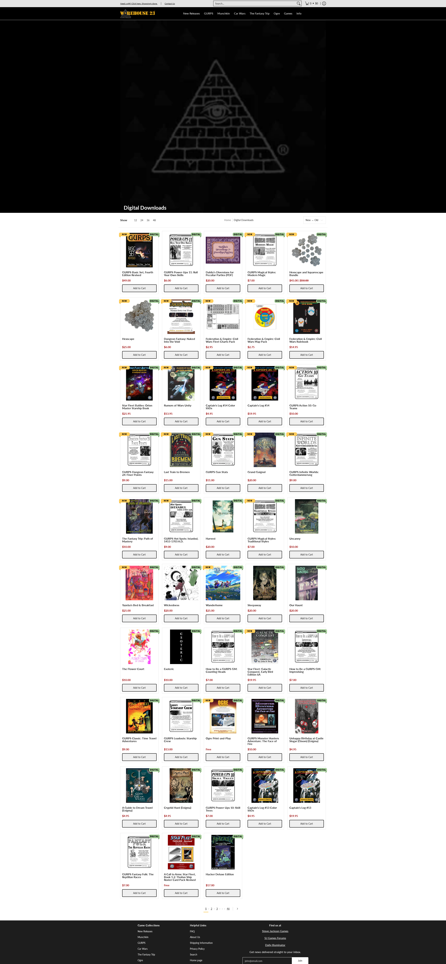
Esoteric (169, 668)
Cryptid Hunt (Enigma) (177, 807)
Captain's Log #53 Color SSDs (262, 809)
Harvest (211, 538)
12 (135, 220)
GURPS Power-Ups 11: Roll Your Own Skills (181, 273)
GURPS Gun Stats (217, 472)
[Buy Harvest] (223, 516)
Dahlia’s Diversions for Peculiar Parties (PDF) (220, 273)
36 (148, 220)
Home (227, 220)
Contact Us (170, 3)
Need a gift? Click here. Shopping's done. (138, 3)
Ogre (140, 960)
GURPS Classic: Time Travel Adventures (139, 740)
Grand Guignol (257, 472)
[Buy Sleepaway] (265, 583)
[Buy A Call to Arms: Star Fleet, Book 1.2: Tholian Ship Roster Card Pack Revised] (181, 852)
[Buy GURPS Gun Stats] (223, 450)
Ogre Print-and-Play (218, 738)
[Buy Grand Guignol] (265, 450)
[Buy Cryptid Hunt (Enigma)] (181, 785)
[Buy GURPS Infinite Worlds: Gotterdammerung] (306, 450)
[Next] (238, 909)
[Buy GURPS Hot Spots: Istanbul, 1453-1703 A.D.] (181, 516)
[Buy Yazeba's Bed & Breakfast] (139, 583)
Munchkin (143, 937)
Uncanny (294, 538)
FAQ (192, 931)
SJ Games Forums (275, 938)
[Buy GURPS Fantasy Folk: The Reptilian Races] (139, 852)
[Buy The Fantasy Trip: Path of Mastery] (139, 516)
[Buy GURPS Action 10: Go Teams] (306, 383)
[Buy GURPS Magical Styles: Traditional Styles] (265, 516)
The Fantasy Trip (146, 954)
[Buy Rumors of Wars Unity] (181, 383)
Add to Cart (139, 288)
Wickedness (171, 605)
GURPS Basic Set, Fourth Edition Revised (137, 273)
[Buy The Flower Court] (139, 647)
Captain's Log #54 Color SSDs (220, 407)
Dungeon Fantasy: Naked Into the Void (179, 340)
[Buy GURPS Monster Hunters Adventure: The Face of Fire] (265, 716)
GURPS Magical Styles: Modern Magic (262, 273)
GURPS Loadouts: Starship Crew (180, 740)
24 (141, 220)
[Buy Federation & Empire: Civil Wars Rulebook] (306, 316)
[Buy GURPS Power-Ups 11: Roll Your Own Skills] (181, 250)
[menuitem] (311, 3)
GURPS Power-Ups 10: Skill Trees (223, 809)
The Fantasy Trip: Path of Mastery (137, 540)
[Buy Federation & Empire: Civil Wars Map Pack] (265, 316)
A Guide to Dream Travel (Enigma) (137, 809)
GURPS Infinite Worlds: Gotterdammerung (304, 473)
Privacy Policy (197, 948)
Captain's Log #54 (258, 405)
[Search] (298, 3)
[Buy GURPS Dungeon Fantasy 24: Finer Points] (139, 450)
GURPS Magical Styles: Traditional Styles (262, 540)
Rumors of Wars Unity (177, 405)
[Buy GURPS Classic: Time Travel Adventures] (139, 716)
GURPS (141, 942)
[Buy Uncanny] (306, 516)
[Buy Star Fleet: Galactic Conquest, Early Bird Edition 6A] (265, 647)
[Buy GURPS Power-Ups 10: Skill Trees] (223, 785)
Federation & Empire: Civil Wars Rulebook (305, 340)
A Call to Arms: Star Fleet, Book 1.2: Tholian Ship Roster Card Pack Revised (180, 876)
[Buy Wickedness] (181, 583)
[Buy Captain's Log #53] (306, 785)
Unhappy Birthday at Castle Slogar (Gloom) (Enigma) (306, 740)
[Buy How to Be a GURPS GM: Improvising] (306, 647)
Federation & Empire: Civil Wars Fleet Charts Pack (222, 340)
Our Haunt (296, 605)
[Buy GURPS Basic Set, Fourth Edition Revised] (139, 250)
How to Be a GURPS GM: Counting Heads (221, 670)
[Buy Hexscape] (139, 316)
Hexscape (128, 338)
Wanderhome (214, 605)
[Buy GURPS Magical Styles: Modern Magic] (265, 250)
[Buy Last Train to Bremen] (181, 450)
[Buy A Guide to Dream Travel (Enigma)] (139, 785)
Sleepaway (254, 605)
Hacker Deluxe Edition (220, 874)
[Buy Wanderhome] (223, 583)
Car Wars (143, 948)
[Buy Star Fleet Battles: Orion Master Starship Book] (139, 383)
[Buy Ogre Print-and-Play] (223, 716)
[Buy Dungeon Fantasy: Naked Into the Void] (181, 316)
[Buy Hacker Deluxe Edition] (223, 852)
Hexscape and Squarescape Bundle (306, 273)
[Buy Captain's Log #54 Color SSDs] (223, 383)
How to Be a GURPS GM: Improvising (305, 670)
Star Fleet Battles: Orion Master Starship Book (137, 407)
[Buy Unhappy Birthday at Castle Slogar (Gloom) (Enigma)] (306, 716)
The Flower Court (133, 668)
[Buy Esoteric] (181, 647)
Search (193, 954)
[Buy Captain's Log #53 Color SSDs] (265, 785)
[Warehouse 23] (137, 13)
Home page (196, 960)
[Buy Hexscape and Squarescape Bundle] (306, 250)
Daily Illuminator (275, 945)
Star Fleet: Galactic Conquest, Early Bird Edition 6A (260, 671)
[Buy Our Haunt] (306, 583)
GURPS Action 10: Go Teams (302, 407)
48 (154, 220)
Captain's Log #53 (300, 807)
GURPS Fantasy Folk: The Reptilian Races (138, 875)
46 (228, 908)
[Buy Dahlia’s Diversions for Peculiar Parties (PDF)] (223, 250)
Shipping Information (201, 942)
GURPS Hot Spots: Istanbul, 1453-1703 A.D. (181, 540)
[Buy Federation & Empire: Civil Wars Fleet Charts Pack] (223, 316)
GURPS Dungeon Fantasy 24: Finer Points (137, 473)
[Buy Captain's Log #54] (265, 383)
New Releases (145, 931)
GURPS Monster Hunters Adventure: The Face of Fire (263, 741)
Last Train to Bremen (177, 472)
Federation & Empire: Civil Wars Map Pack (264, 340)
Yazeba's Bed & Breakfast (138, 605)
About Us (195, 937)
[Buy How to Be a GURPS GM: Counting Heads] (223, 647)
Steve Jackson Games (275, 931)
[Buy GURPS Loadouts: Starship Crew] (181, 716)
